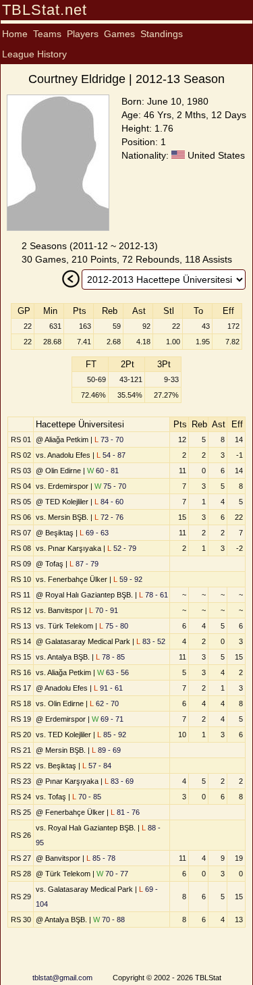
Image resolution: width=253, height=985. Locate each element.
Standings (161, 33)
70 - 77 (112, 874)
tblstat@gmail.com (62, 978)
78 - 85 (110, 657)
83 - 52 (150, 641)
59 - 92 (127, 579)
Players (83, 33)
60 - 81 (103, 471)
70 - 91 (103, 610)
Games (119, 33)
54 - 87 (110, 455)
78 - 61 (153, 595)
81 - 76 (125, 812)
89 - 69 (106, 750)
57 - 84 (96, 766)
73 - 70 (108, 439)
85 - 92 (111, 734)
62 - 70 (104, 703)
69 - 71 (107, 719)
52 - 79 (121, 548)
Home (15, 33)
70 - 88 (109, 919)
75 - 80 (113, 626)
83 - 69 (119, 781)
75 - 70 (110, 486)
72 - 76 (108, 517)
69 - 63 (94, 533)
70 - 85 (86, 797)
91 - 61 (108, 688)
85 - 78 (100, 858)
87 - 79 (84, 564)
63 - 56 (113, 672)
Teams (47, 33)
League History (34, 54)
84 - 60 (108, 502)
